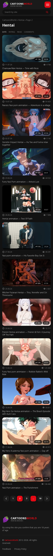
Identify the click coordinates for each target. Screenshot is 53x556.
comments (29, 32)
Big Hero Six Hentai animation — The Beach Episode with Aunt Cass (26, 412)
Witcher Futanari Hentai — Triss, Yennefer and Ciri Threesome (24, 293)
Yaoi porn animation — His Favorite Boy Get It (23, 255)
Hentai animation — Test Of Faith (17, 218)
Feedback (6, 549)
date (4, 32)
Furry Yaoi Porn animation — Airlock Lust (20, 181)
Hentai (21, 20)
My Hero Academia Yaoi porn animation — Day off (25, 450)
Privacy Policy (20, 549)
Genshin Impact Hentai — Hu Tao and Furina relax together (25, 143)
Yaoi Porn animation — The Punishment (20, 487)
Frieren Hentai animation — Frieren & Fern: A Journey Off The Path (26, 333)
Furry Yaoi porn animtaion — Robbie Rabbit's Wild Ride (25, 373)
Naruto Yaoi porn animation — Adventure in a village (26, 105)
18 (40, 498)
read (19, 32)
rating (12, 32)
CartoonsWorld (9, 20)
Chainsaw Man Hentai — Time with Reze (20, 68)
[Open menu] (48, 5)
